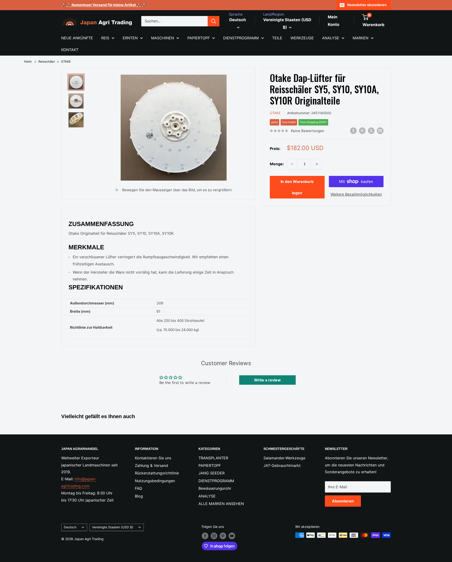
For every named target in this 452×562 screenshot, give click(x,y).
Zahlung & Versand (151, 465)
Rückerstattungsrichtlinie (157, 473)
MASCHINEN (162, 38)
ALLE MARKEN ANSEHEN (221, 503)
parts (274, 122)
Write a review (267, 380)
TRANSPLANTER (213, 458)
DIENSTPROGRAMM (241, 38)
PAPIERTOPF (198, 38)
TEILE (277, 38)
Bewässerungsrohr (214, 488)
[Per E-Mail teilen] (380, 130)
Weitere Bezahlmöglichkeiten (356, 194)
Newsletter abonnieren (367, 5)
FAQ (138, 488)
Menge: (277, 164)
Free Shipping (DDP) (313, 122)
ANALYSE (330, 38)
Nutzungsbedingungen (155, 480)
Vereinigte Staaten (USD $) (112, 527)
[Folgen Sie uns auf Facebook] (205, 535)
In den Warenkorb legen (297, 187)
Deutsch (70, 527)
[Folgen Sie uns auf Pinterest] (223, 535)
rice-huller (289, 122)
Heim (28, 61)
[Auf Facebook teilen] (353, 130)
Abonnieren (343, 501)
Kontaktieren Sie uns (153, 458)
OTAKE (66, 61)
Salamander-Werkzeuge (284, 458)
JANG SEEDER (211, 473)
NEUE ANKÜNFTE (77, 38)
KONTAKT (69, 49)
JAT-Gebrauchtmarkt (282, 465)
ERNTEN (130, 38)
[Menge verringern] (292, 164)
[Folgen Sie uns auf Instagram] (214, 535)
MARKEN (360, 38)
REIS (105, 38)
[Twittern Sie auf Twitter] (371, 130)
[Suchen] (213, 21)
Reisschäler (46, 61)
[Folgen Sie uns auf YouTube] (232, 535)
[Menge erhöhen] (317, 164)
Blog (139, 496)
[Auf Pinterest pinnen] (362, 130)
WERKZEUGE (302, 38)
